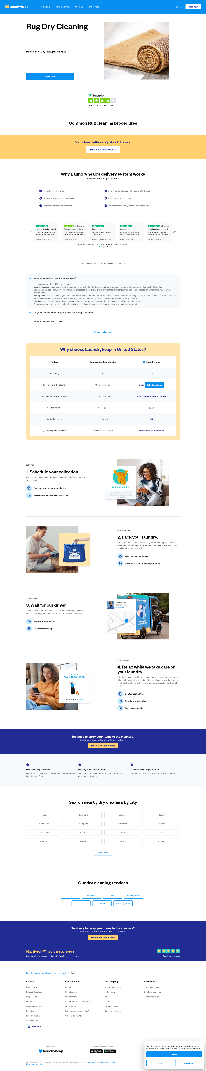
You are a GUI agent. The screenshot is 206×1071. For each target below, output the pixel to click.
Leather (102, 903)
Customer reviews (34, 1006)
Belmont (122, 815)
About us (79, 7)
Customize (188, 1063)
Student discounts (73, 1016)
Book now (193, 7)
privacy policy (91, 1062)
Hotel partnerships (152, 987)
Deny (160, 1063)
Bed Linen (91, 895)
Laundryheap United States (38, 973)
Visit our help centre (103, 332)
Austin (44, 815)
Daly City (44, 841)
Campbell (83, 824)
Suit (81, 903)
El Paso (161, 841)
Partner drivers (111, 1006)
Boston (162, 815)
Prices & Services (62, 7)
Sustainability (32, 1011)
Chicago (161, 824)
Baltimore (83, 815)
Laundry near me (33, 1016)
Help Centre (31, 997)
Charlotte (122, 824)
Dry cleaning (60, 973)
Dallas (161, 832)
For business (93, 7)
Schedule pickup (154, 385)
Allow (174, 1054)
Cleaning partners (112, 1011)
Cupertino (122, 832)
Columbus (83, 832)
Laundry (69, 987)
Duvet (112, 895)
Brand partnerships (152, 992)
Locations (30, 1001)
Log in (179, 7)
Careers (107, 1001)
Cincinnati (44, 832)
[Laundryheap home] (16, 7)
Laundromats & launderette (77, 1001)
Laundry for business (153, 997)
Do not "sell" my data (34, 1064)
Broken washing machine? (77, 1011)
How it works (44, 7)
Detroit (122, 841)
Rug (70, 895)
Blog (106, 997)
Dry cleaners (71, 997)
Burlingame (44, 824)
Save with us (32, 1020)
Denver (83, 841)
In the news (109, 992)
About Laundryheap (113, 987)
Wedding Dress (133, 895)
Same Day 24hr (123, 903)
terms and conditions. (108, 1062)
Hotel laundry (71, 1006)
